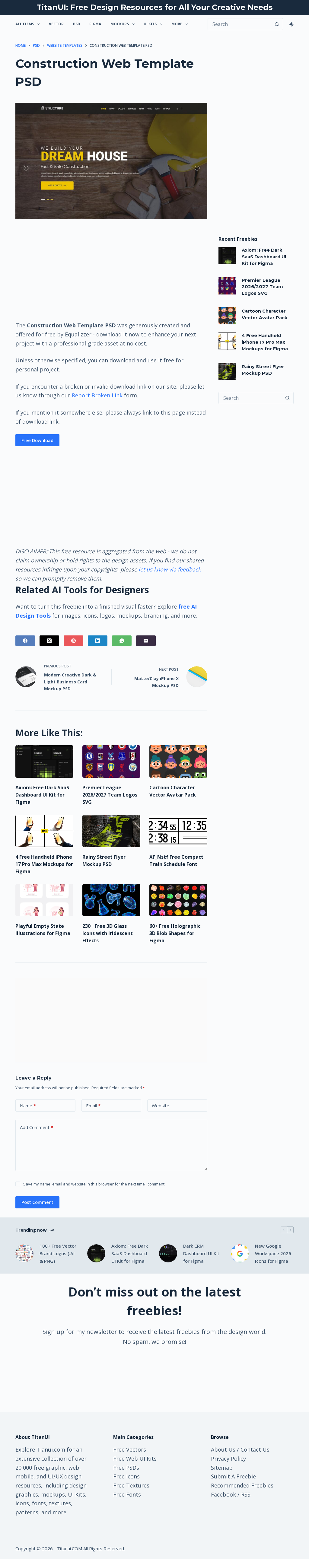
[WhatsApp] (122, 640)
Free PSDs (126, 1467)
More (176, 24)
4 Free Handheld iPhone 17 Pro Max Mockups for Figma (44, 864)
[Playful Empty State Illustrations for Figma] (44, 900)
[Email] (146, 640)
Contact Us (255, 1449)
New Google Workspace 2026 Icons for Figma (273, 1253)
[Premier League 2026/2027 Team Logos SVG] (111, 761)
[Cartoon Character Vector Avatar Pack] (178, 761)
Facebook (223, 1494)
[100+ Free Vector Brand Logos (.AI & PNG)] (24, 1253)
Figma (95, 24)
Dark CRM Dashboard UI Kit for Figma (201, 1253)
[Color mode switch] (291, 24)
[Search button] (277, 24)
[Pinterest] (73, 640)
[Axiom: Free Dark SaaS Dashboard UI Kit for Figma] (44, 761)
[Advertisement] (111, 269)
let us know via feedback (170, 569)
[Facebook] (25, 640)
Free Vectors (129, 1449)
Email (93, 1105)
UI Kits (150, 24)
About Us (223, 1449)
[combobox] (250, 398)
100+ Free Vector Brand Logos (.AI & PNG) (58, 1253)
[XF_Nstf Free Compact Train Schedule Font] (178, 831)
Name (28, 1105)
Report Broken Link (97, 395)
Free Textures (131, 1485)
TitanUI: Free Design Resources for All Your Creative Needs (155, 7)
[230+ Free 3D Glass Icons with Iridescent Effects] (111, 900)
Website (160, 1105)
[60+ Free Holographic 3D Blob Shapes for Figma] (178, 900)
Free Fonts (127, 1494)
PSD (76, 24)
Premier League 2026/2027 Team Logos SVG (109, 794)
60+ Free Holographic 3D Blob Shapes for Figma (174, 933)
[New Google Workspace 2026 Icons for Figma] (240, 1253)
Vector (56, 24)
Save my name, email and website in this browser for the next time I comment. (94, 1184)
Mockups (119, 24)
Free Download (37, 440)
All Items (24, 24)
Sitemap (222, 1467)
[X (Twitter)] (49, 640)
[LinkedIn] (97, 640)
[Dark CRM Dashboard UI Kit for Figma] (168, 1253)
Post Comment (37, 1202)
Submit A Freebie (233, 1476)
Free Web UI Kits (135, 1458)
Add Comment (36, 1127)
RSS (245, 1494)
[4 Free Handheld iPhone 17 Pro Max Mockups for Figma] (44, 831)
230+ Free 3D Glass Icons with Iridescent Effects (107, 933)
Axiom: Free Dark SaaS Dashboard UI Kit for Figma (42, 794)
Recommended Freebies (242, 1485)
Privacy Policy (228, 1458)
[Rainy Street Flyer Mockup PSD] (111, 831)
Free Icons (126, 1476)
